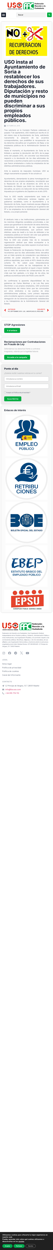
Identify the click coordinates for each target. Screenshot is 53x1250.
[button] (3, 15)
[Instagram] (3, 653)
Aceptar (7, 1246)
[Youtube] (27, 653)
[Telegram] (15, 653)
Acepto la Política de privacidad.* (18, 392)
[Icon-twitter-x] (21, 653)
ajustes (21, 1241)
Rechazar (19, 1246)
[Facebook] (9, 653)
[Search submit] (49, 15)
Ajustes (30, 1246)
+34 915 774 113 (12, 693)
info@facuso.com (13, 689)
